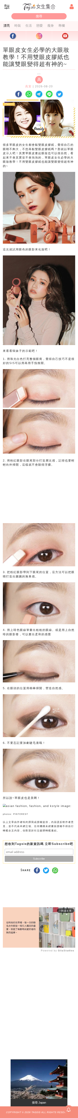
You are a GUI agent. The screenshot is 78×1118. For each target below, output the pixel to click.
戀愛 (39, 25)
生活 (28, 25)
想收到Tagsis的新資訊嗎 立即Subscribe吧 (39, 843)
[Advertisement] (38, 498)
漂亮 (6, 25)
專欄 (61, 25)
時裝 (17, 25)
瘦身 (50, 25)
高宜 (28, 86)
